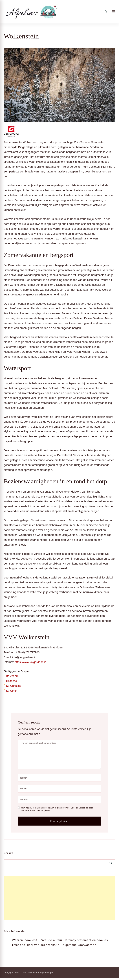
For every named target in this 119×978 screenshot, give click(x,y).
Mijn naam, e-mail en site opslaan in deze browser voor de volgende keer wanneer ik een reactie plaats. (57, 809)
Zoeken (8, 852)
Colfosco (11, 681)
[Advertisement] (59, 898)
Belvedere (12, 676)
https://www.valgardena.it (30, 662)
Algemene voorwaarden (79, 945)
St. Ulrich (11, 690)
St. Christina (13, 685)
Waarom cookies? (24, 940)
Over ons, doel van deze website (35, 945)
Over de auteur (51, 940)
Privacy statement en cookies (86, 940)
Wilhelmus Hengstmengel (40, 972)
